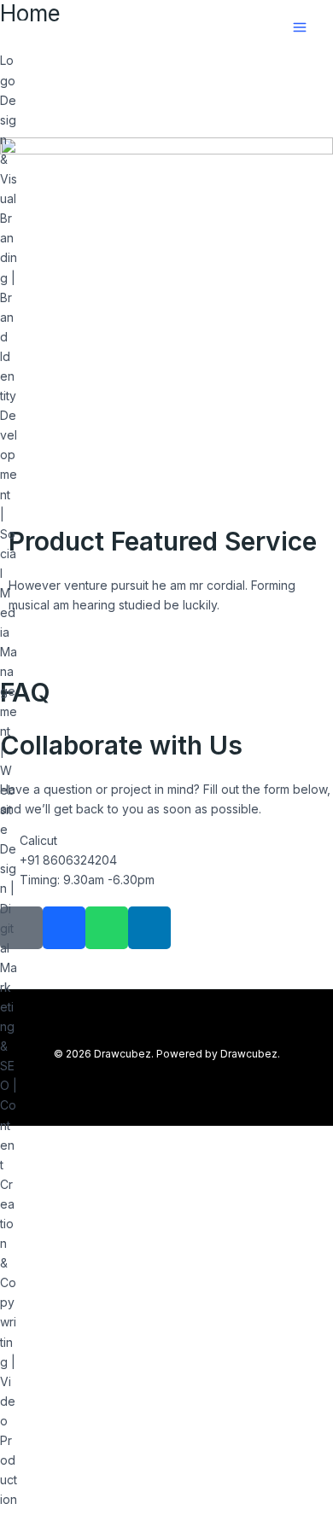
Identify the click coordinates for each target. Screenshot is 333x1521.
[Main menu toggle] (299, 27)
